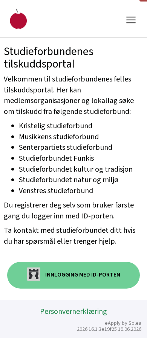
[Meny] (130, 20)
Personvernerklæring (73, 311)
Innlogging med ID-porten (82, 275)
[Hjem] (18, 18)
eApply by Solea (123, 323)
